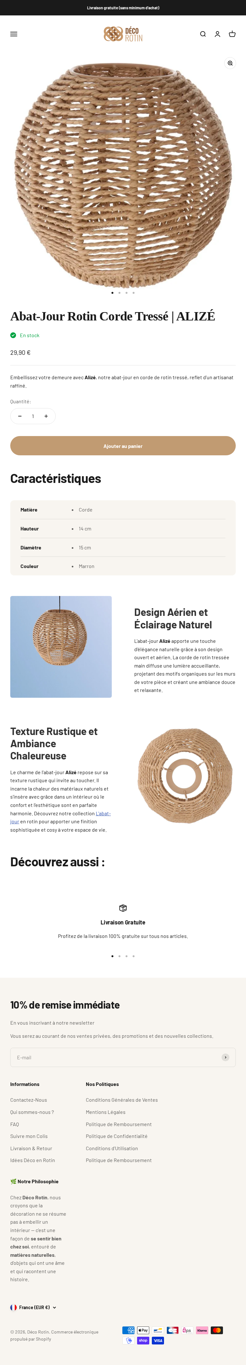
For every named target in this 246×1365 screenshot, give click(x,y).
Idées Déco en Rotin (32, 1160)
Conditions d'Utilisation (112, 1148)
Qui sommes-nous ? (32, 1112)
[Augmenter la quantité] (46, 416)
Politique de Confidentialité (117, 1136)
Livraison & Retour (31, 1148)
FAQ (14, 1124)
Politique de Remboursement (119, 1124)
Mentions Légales (106, 1112)
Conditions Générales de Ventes (122, 1100)
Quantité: (20, 401)
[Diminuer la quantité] (20, 416)
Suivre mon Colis (29, 1136)
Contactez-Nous (28, 1100)
